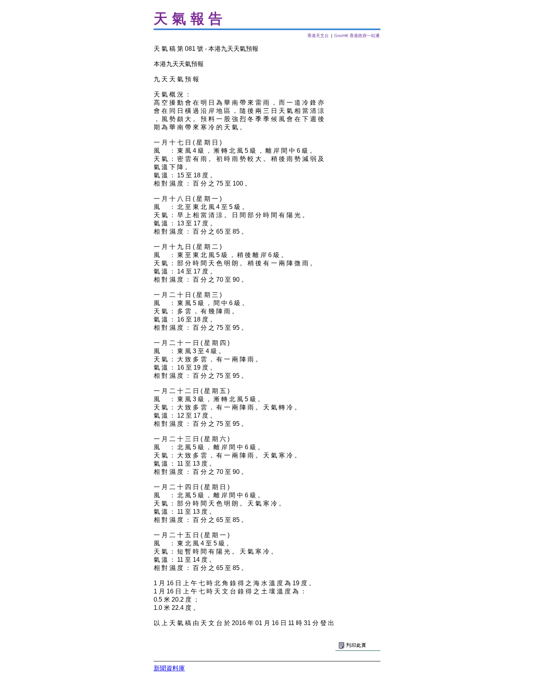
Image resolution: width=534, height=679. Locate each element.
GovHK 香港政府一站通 (357, 35)
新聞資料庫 (169, 668)
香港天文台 (318, 35)
